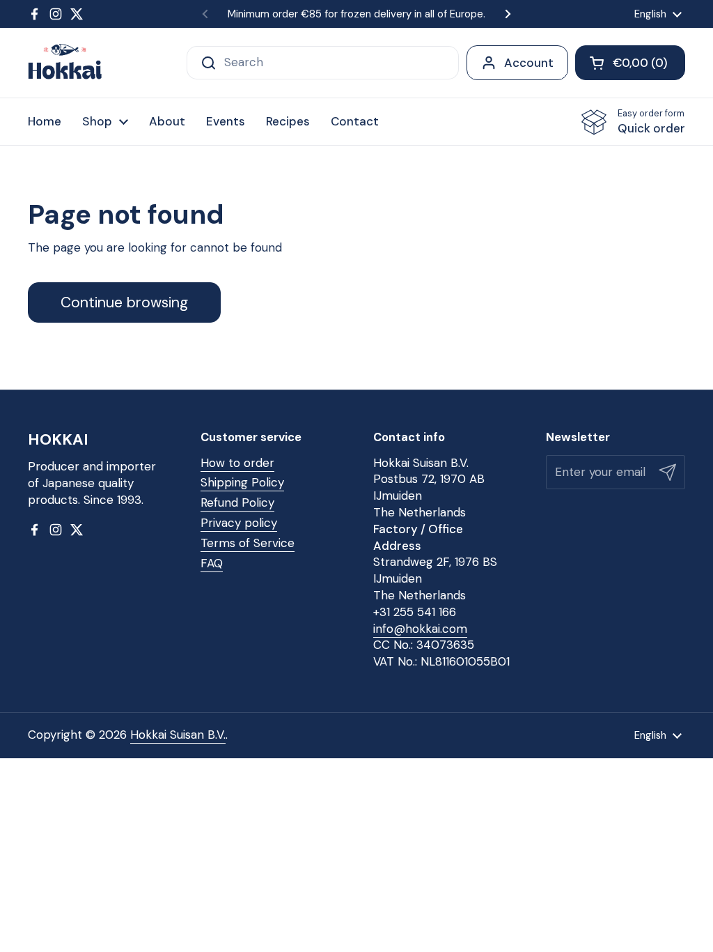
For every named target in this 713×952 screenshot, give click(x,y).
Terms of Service (248, 543)
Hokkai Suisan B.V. (178, 734)
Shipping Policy (242, 482)
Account (529, 62)
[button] (630, 62)
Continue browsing (124, 302)
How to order (237, 462)
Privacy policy (239, 522)
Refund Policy (237, 502)
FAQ (212, 563)
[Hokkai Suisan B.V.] (65, 63)
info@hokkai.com (420, 628)
